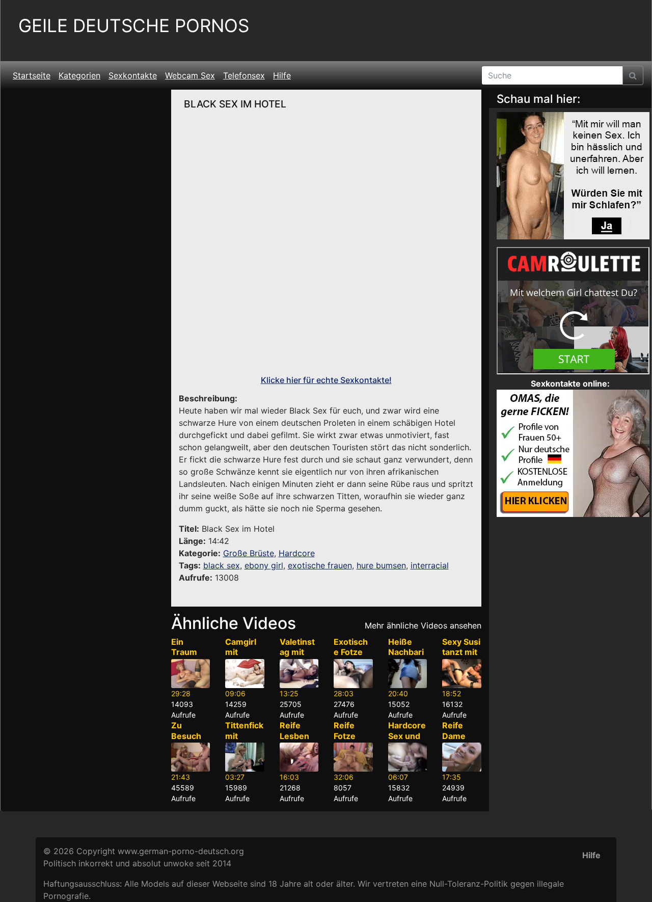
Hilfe (282, 75)
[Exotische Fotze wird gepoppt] (353, 673)
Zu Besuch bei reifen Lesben (190, 741)
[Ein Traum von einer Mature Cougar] (190, 673)
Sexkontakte (132, 75)
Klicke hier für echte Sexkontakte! (326, 380)
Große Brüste (248, 553)
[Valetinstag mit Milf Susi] (299, 673)
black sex (221, 565)
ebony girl (263, 565)
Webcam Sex (190, 75)
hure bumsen (381, 565)
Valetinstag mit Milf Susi (297, 652)
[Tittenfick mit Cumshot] (244, 757)
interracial (430, 565)
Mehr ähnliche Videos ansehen (423, 625)
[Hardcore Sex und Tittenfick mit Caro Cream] (407, 757)
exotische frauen (320, 565)
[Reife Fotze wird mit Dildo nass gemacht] (353, 757)
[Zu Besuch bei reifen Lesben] (190, 757)
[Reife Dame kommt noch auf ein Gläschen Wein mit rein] (461, 757)
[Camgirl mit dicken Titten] (244, 673)
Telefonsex (244, 75)
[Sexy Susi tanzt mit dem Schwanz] (461, 673)
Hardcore (297, 553)
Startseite (31, 75)
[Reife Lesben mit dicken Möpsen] (299, 757)
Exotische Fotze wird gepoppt (351, 657)
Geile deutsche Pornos (133, 26)
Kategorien (79, 75)
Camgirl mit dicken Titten (240, 657)
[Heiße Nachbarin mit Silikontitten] (407, 673)
